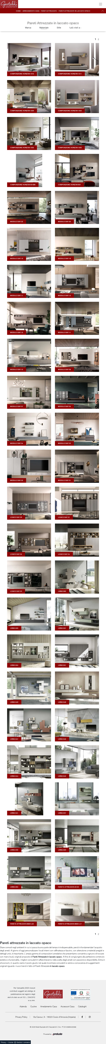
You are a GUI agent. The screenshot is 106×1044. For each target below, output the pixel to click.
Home (18, 11)
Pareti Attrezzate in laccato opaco (74, 11)
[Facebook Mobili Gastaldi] (82, 1017)
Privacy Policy (21, 1017)
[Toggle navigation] (100, 4)
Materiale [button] (43, 27)
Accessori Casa (67, 1006)
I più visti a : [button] (75, 27)
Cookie (10, 1042)
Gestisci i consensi (23, 1042)
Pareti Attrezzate (49, 11)
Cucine (33, 1006)
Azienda (23, 1006)
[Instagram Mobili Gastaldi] (89, 1017)
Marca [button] (28, 27)
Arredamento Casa (31, 11)
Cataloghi (82, 1006)
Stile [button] (59, 27)
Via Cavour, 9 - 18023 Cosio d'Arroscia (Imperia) (54, 1017)
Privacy (3, 1042)
